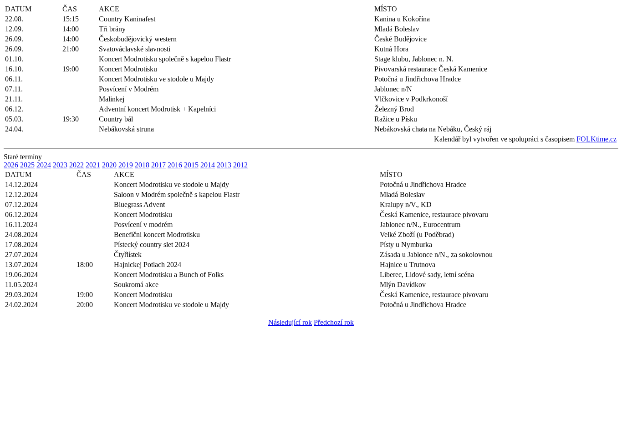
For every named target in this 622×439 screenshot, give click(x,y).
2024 (43, 165)
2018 (142, 165)
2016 (175, 165)
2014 (207, 165)
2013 (224, 165)
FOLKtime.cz (596, 139)
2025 (27, 165)
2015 (191, 165)
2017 (158, 165)
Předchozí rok (334, 322)
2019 (125, 165)
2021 (93, 165)
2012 (240, 165)
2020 (109, 165)
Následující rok (290, 322)
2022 (76, 165)
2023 (60, 165)
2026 (11, 165)
